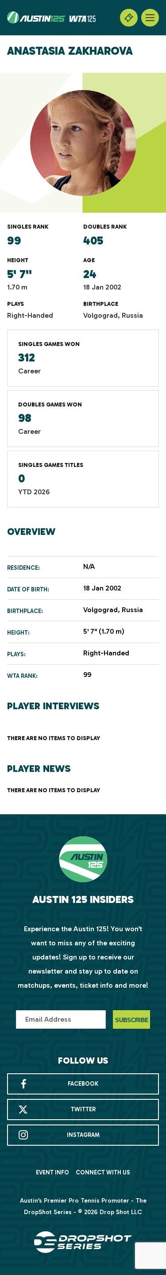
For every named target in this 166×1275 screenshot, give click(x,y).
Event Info (52, 1172)
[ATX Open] (51, 17)
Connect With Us (103, 1172)
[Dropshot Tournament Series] (83, 1242)
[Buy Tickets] (129, 17)
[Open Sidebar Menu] (150, 17)
